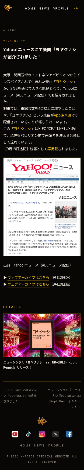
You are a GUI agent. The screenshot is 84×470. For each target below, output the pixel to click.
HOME (30, 8)
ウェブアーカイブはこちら (28, 277)
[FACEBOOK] (69, 434)
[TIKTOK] (28, 434)
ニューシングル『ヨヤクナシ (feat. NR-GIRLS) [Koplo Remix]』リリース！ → (63, 398)
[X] (55, 434)
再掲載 (52, 148)
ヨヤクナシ (64, 81)
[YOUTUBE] (15, 434)
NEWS (44, 8)
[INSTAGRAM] (42, 434)
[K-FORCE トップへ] (8, 8)
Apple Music (64, 114)
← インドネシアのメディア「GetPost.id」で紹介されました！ (20, 395)
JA (76, 8)
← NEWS (10, 30)
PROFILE (61, 8)
